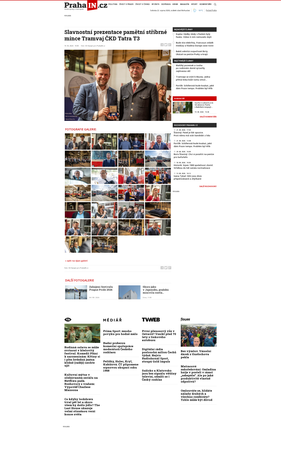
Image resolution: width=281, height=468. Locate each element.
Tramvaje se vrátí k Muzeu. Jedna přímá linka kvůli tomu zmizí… (193, 78)
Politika (112, 4)
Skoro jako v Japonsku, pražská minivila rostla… (156, 289)
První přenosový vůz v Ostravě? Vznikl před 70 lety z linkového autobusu (159, 335)
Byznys (155, 4)
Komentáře (206, 4)
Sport (194, 4)
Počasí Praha (211, 10)
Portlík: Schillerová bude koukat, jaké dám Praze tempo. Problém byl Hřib (195, 87)
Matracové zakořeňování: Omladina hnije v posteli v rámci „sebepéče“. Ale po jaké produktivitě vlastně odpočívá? (198, 373)
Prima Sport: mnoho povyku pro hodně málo (120, 332)
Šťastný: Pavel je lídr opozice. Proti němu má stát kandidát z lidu (192, 134)
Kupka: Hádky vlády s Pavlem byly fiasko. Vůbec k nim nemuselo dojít (194, 35)
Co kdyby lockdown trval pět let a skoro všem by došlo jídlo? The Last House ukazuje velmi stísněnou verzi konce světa (82, 406)
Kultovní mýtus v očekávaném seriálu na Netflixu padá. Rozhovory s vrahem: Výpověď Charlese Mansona (81, 382)
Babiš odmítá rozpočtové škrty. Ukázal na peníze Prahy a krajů (192, 53)
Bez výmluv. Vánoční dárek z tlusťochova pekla (196, 354)
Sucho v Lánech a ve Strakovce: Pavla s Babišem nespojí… (204, 104)
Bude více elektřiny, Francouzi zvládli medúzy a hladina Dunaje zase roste (194, 44)
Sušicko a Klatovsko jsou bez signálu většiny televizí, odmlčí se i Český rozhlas (159, 375)
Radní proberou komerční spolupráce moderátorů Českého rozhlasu (118, 347)
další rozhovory (208, 186)
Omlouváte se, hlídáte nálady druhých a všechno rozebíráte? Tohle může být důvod (196, 395)
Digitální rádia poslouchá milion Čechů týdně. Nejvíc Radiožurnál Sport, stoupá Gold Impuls (159, 355)
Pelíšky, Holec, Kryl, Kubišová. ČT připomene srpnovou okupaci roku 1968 (120, 365)
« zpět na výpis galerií (76, 260)
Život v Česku (143, 4)
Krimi (175, 4)
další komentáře (208, 116)
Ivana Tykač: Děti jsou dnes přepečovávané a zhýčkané (188, 177)
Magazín (184, 4)
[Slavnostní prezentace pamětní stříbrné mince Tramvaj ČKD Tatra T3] (78, 141)
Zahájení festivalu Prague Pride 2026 (101, 288)
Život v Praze (126, 4)
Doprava (166, 4)
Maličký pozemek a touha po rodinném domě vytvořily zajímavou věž (190, 68)
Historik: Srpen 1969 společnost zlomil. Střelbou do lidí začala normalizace (193, 166)
